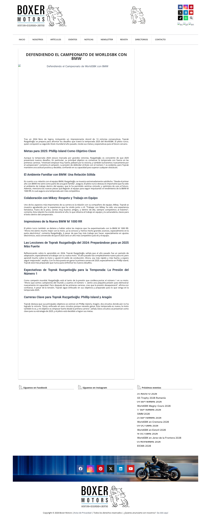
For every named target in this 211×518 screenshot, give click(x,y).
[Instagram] (185, 7)
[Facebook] (180, 7)
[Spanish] (180, 24)
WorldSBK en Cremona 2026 (153, 421)
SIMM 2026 (143, 413)
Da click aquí (162, 512)
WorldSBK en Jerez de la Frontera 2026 (159, 437)
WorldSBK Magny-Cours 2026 (154, 405)
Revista (124, 39)
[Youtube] (191, 12)
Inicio (22, 39)
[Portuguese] (186, 24)
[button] (191, 18)
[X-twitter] (180, 12)
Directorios (141, 39)
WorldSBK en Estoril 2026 (151, 429)
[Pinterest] (191, 7)
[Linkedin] (185, 12)
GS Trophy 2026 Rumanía (151, 397)
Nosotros (37, 39)
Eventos (72, 39)
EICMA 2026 (144, 445)
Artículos (55, 39)
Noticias (88, 39)
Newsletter (107, 39)
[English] (191, 24)
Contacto (160, 39)
